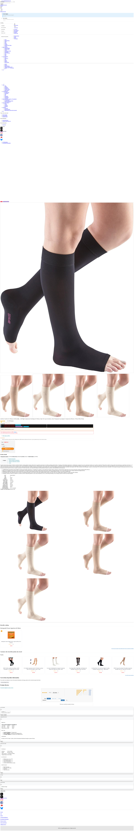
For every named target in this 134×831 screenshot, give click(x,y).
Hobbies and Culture (8, 45)
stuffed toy (6, 58)
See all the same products (129, 675)
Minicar (6, 61)
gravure (6, 46)
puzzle (6, 60)
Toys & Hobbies (5, 56)
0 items (90, 694)
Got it (2, 741)
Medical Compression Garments (14, 461)
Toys (5, 57)
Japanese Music (7, 48)
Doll (5, 59)
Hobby (6, 64)
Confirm (5, 714)
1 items (90, 693)
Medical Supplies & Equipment (14, 460)
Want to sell (16, 33)
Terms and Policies (3, 822)
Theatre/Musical (7, 52)
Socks (10, 462)
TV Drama (16, 38)
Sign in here (16, 25)
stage (5, 42)
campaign (2, 25)
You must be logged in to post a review (6, 687)
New (11, 425)
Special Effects (7, 40)
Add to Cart (8, 448)
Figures (6, 65)
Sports (6, 43)
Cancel (2, 714)
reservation (3, 29)
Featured (2, 31)
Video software (16, 35)
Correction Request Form (4, 682)
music (6, 39)
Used (15, 426)
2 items (90, 692)
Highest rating (54, 698)
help (1, 813)
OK (1, 780)
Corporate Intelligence (4, 817)
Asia (5, 55)
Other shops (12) (6, 435)
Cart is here (16, 27)
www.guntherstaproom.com (6, 0)
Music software (5, 47)
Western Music (7, 49)
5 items (90, 691)
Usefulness (60, 698)
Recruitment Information (4, 819)
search (63, 700)
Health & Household (4, 36)
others (6, 41)
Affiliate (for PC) (3, 824)
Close (2, 772)
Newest (49, 698)
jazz (5, 53)
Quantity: (3, 711)
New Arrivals (3, 27)
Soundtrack (6, 51)
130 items (55, 692)
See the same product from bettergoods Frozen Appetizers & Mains (122, 648)
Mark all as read (3, 11)
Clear (66, 700)
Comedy (6, 44)
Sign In (1, 5)
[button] (67, 10)
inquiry (1, 815)
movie (15, 37)
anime (15, 36)
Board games (7, 62)
